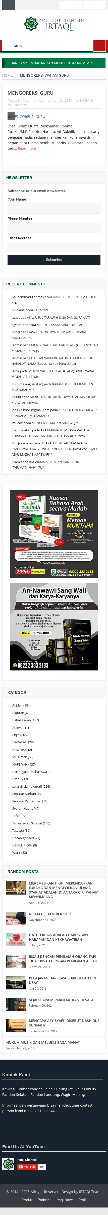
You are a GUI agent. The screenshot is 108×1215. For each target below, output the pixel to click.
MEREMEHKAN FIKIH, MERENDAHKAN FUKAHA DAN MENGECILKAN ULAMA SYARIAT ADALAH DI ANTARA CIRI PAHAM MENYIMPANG (63, 890)
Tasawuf (18, 830)
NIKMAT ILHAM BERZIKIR (50, 914)
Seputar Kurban (24, 793)
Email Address (19, 238)
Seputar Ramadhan (26, 801)
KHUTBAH (19, 749)
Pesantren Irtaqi (34, 100)
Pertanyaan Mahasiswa (29, 771)
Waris (16, 852)
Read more (27, 148)
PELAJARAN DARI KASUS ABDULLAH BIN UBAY (62, 980)
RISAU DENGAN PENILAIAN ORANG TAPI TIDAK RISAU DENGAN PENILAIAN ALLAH (63, 958)
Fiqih (16, 735)
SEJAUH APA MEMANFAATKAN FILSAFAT (62, 999)
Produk (17, 779)
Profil (82, 1200)
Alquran (18, 713)
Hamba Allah (21, 430)
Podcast (44, 1200)
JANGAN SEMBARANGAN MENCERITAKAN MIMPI (52, 63)
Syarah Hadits (22, 808)
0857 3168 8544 (41, 1110)
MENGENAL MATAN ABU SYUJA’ (55, 423)
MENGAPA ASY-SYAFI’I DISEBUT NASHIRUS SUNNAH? (64, 1022)
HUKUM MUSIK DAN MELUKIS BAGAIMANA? (43, 1042)
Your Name (17, 199)
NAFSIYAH (86, 100)
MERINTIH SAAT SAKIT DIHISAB (60, 324)
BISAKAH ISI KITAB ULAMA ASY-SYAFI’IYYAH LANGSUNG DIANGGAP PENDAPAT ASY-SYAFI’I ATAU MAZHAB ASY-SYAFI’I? (55, 449)
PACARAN (41, 310)
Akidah (17, 705)
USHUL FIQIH (22, 845)
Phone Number (20, 219)
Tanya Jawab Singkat (27, 823)
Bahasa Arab (21, 720)
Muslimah (19, 757)
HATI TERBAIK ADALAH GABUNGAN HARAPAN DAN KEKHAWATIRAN (58, 937)
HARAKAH (19, 742)
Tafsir (16, 815)
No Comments (18, 105)
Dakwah (18, 727)
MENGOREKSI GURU (30, 93)
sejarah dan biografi (27, 786)
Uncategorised (23, 838)
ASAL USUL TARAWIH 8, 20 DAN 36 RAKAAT (58, 317)
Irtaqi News (64, 1200)
